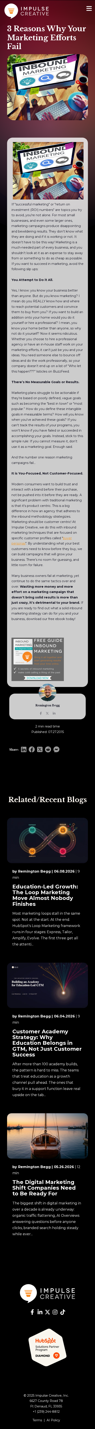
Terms (37, 1420)
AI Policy (53, 1420)
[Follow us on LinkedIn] (40, 1312)
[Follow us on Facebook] (32, 1312)
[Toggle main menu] (89, 8)
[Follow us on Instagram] (55, 1312)
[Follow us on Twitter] (47, 1312)
